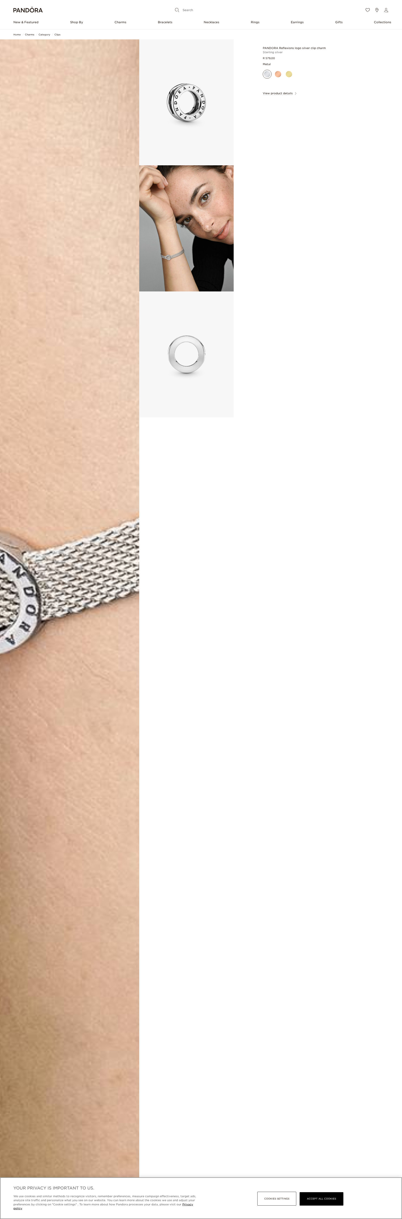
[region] (201, 1198)
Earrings (297, 22)
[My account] (386, 10)
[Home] (28, 10)
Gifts (339, 22)
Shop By (76, 22)
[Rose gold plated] (278, 74)
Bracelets (165, 22)
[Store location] (376, 10)
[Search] (177, 10)
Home (17, 34)
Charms (120, 22)
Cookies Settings (276, 1198)
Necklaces (211, 22)
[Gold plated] (289, 74)
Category (44, 34)
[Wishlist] (367, 10)
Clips (57, 34)
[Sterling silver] (267, 74)
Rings (255, 22)
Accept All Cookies (321, 1198)
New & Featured (26, 22)
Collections (382, 22)
